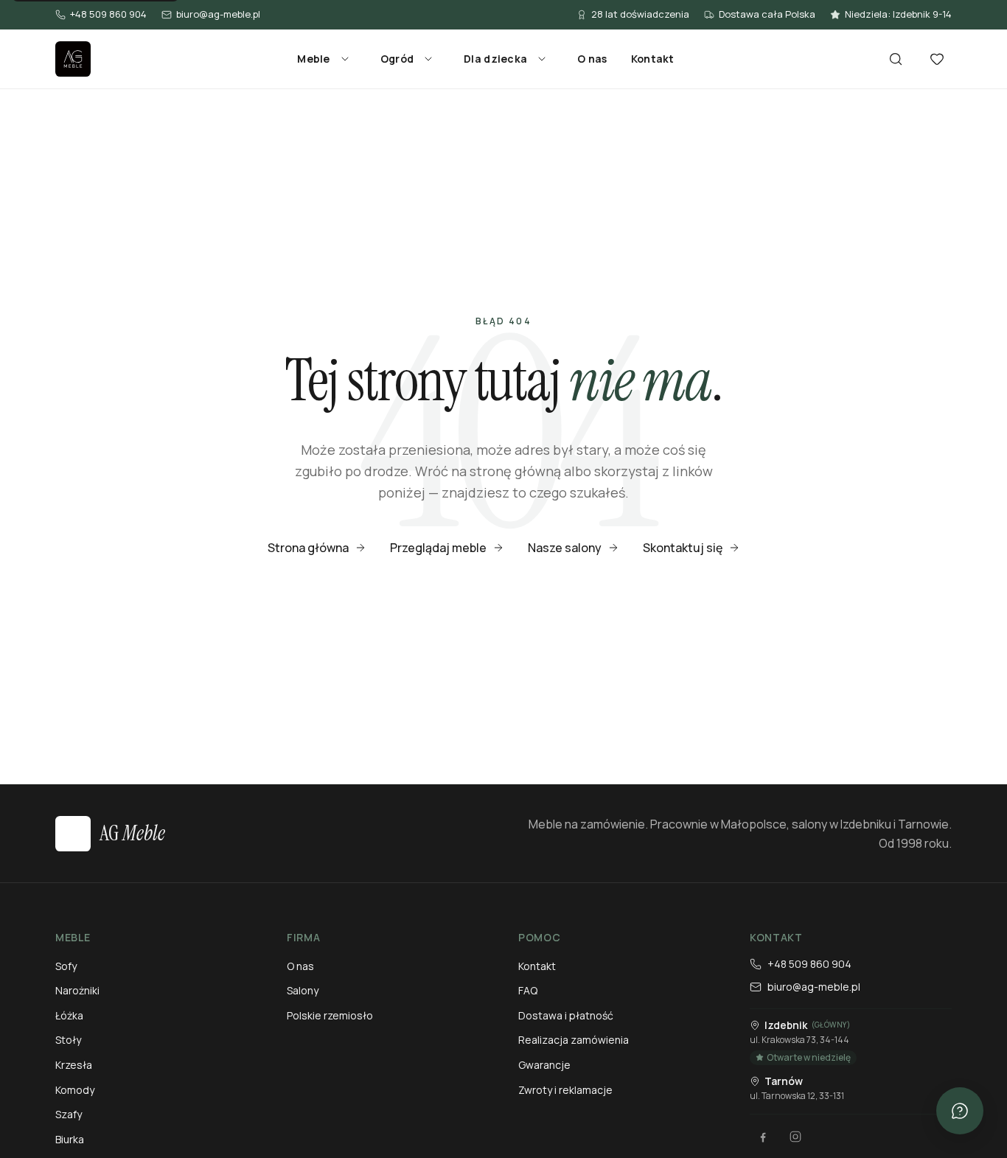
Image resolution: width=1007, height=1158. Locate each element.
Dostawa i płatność (565, 1015)
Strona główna (308, 548)
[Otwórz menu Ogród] (428, 59)
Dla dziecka (495, 59)
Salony (302, 990)
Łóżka (69, 1015)
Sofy (66, 966)
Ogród (397, 59)
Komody (74, 1090)
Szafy (68, 1114)
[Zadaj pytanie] (959, 1110)
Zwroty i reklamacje (565, 1090)
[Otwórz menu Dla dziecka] (542, 59)
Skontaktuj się (682, 548)
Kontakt (653, 59)
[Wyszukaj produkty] (895, 59)
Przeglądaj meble (438, 548)
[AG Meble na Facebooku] (763, 1136)
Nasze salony (565, 548)
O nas (592, 59)
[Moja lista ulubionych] (937, 59)
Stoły (68, 1040)
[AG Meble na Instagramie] (795, 1136)
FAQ (527, 990)
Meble (313, 59)
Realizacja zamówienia (573, 1040)
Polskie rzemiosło (330, 1015)
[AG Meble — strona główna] (73, 59)
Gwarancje (544, 1065)
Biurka (69, 1139)
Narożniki (77, 990)
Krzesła (73, 1065)
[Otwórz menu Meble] (345, 59)
